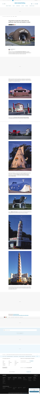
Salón (3, 362)
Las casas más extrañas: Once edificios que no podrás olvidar (20, 315)
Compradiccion (29, 380)
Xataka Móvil (4, 379)
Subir (35, 375)
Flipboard (14, 24)
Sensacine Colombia (14, 388)
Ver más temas (4, 367)
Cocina (11, 16)
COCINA (22, 5)
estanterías (4, 363)
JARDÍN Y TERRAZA (8, 5)
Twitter (34, 4)
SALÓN (14, 5)
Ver (20, 333)
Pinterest (31, 4)
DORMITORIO (18, 5)
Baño (9, 16)
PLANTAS (26, 5)
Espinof (13, 379)
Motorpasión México (24, 387)
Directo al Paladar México (20, 387)
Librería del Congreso (16, 314)
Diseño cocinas (33, 356)
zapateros (16, 363)
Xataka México (4, 387)
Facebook (32, 4)
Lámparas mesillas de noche (28, 356)
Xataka (3, 378)
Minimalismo (10, 362)
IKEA (7, 16)
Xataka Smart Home (4, 382)
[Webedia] (4, 375)
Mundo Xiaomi (4, 383)
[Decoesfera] (20, 3)
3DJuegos (9, 378)
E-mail (15, 24)
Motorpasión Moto (25, 379)
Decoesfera (29, 379)
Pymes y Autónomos (34, 380)
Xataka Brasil (4, 388)
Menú (2, 4)
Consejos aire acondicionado (22, 356)
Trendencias (29, 378)
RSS (28, 367)
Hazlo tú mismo (16, 362)
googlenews (37, 4)
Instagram (35, 4)
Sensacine (14, 378)
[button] (12, 49)
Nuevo (4, 4)
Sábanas (16, 16)
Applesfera (4, 380)
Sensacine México (15, 387)
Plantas (13, 16)
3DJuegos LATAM (9, 387)
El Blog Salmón (35, 378)
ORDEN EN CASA (32, 5)
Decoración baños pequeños (10, 356)
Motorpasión (24, 378)
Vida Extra (9, 379)
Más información (25, 393)
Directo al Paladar (20, 378)
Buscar (5, 4)
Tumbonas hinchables (16, 356)
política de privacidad (29, 362)
